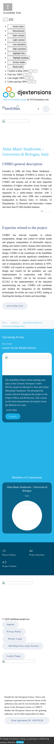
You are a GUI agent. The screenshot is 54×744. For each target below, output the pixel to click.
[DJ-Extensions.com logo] (27, 92)
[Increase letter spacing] (34, 81)
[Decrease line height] (27, 78)
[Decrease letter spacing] (30, 81)
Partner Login (15, 639)
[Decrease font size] (25, 74)
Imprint (10, 624)
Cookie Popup (14, 656)
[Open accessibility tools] (8, 7)
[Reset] (5, 19)
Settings (20, 742)
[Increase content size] (35, 71)
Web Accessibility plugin (15, 99)
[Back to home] (15, 109)
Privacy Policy (14, 632)
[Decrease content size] (31, 71)
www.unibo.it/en (15, 306)
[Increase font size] (29, 74)
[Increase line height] (31, 78)
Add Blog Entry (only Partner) (23, 646)
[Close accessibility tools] (11, 19)
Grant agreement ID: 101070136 (27, 720)
